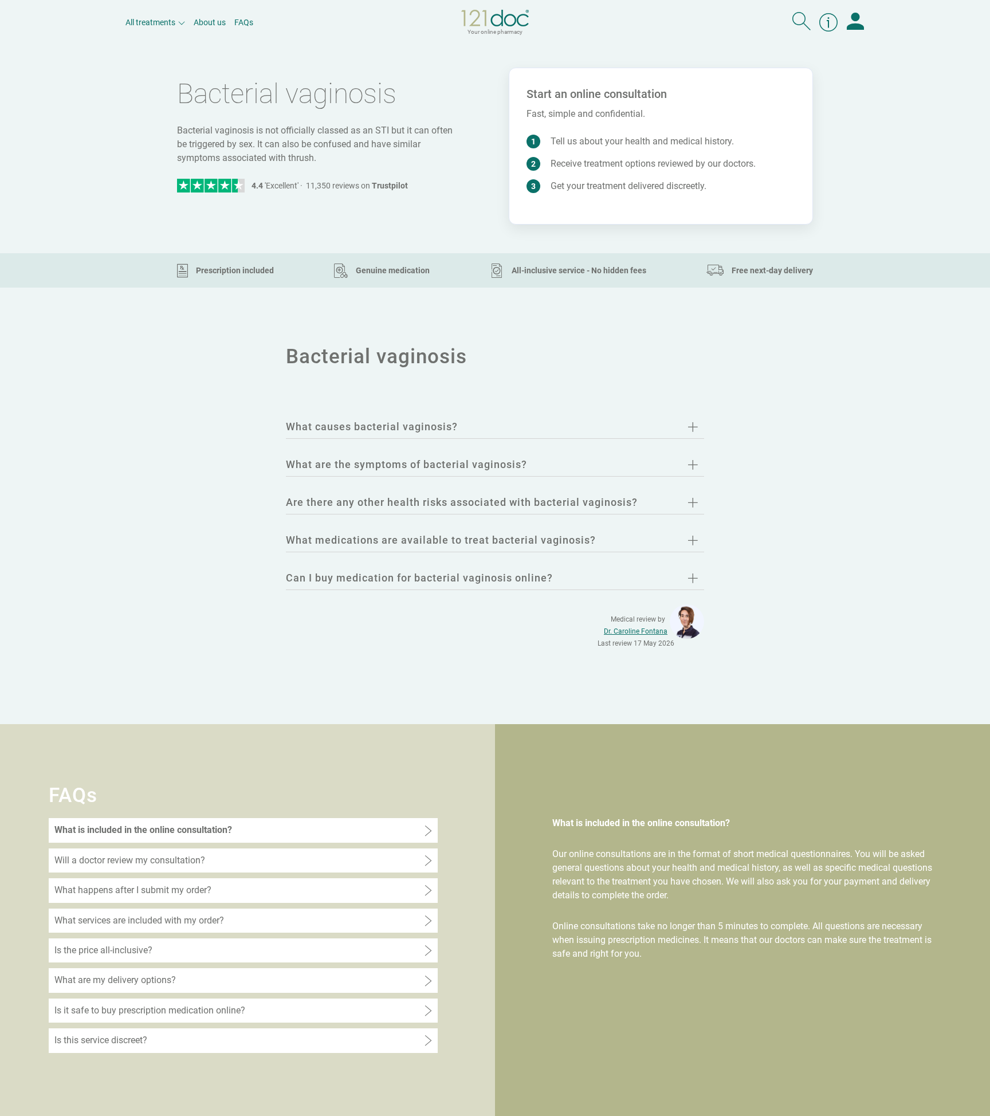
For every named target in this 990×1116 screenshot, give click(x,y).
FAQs (243, 22)
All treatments (150, 22)
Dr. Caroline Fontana (635, 631)
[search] (801, 22)
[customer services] (828, 22)
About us (210, 22)
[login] (855, 22)
